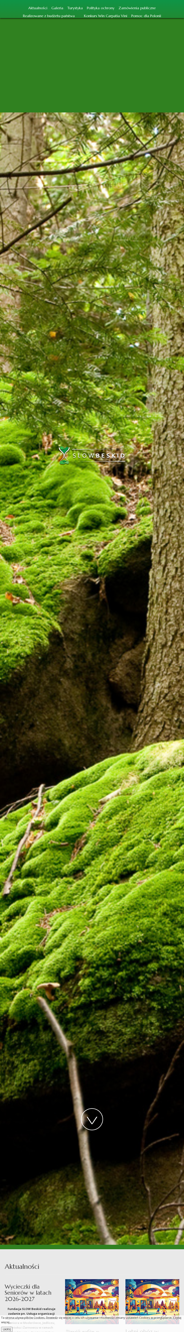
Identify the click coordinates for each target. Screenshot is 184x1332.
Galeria (57, 8)
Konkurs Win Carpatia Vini (105, 15)
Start (79, 15)
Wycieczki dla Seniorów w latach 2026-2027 (28, 1293)
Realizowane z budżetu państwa (49, 15)
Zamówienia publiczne (137, 8)
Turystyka (75, 8)
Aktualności (37, 8)
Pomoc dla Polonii (146, 15)
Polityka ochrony (100, 8)
